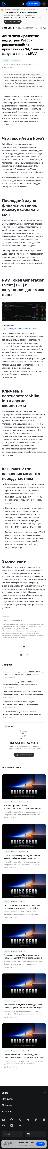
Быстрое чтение (15, 60)
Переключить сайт (12, 22)
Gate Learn (8, 27)
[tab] (18, 27)
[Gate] (4, 4)
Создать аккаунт (33, 4)
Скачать (40, 1144)
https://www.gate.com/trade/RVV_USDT (19, 328)
